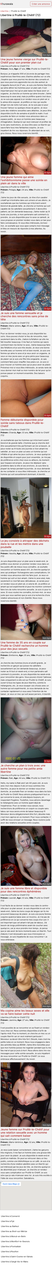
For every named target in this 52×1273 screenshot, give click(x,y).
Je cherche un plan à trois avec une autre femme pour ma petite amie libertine (23, 768)
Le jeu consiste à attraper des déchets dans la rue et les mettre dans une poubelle (25, 544)
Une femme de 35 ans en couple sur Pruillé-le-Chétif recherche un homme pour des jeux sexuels (24, 645)
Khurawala (7, 3)
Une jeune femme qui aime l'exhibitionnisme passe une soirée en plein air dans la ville (24, 180)
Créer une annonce (41, 4)
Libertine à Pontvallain (11, 1246)
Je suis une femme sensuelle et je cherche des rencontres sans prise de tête (24, 316)
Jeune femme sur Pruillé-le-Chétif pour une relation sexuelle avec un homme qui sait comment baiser (25, 1132)
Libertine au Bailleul (10, 1226)
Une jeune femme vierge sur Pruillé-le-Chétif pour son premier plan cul (25, 61)
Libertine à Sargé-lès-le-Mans (14, 1261)
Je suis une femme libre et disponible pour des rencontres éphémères (24, 890)
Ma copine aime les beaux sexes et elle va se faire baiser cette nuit (25, 1012)
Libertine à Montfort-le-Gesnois (15, 1241)
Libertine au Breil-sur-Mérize (14, 1231)
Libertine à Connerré (10, 1216)
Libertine (5, 11)
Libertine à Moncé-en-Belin (13, 1236)
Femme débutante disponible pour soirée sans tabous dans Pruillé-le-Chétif (22, 423)
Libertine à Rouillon (9, 1251)
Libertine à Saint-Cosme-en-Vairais (17, 1256)
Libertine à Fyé (7, 1221)
